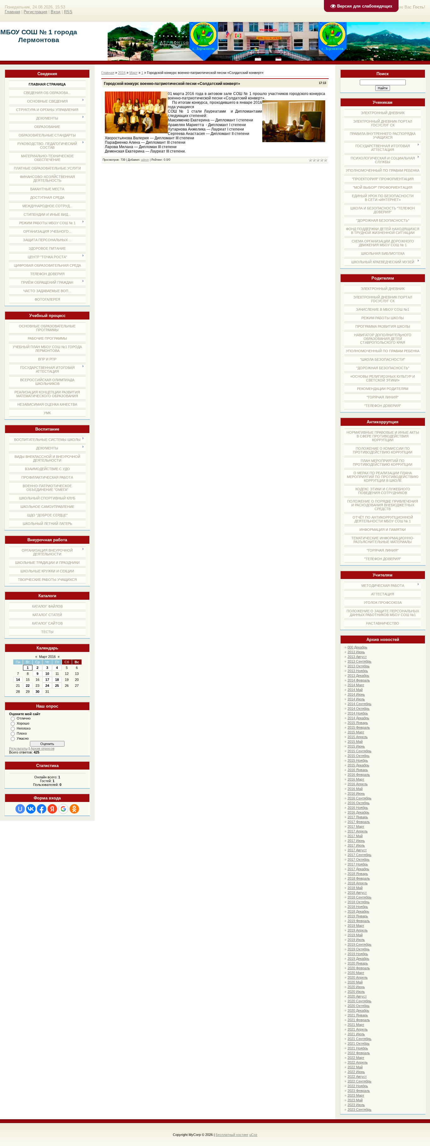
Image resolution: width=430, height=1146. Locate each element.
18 (57, 679)
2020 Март (356, 973)
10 (47, 674)
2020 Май (355, 982)
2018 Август (357, 892)
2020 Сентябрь (359, 1001)
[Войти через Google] (63, 809)
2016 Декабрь (358, 812)
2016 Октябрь (359, 803)
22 (28, 685)
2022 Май (355, 1067)
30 (37, 691)
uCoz (253, 1135)
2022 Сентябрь (359, 1081)
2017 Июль (356, 845)
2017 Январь (358, 817)
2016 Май (355, 789)
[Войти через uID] (20, 809)
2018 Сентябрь (359, 897)
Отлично (24, 718)
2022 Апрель (358, 1062)
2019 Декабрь (358, 958)
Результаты (18, 748)
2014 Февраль (359, 680)
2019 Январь (358, 916)
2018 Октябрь (359, 902)
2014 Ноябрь (358, 713)
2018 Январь (358, 874)
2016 (122, 73)
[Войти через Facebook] (41, 809)
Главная (12, 11)
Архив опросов (42, 748)
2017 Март (356, 826)
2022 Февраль (359, 1053)
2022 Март (356, 1058)
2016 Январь (358, 770)
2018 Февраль (359, 878)
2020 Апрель (358, 977)
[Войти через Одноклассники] (74, 809)
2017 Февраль (359, 822)
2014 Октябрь (359, 708)
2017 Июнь (356, 841)
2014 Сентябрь (359, 704)
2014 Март (356, 685)
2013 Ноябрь (358, 671)
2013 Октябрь (359, 666)
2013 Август (357, 657)
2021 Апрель (358, 1029)
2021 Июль (356, 1034)
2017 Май (355, 836)
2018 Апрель (358, 883)
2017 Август (357, 850)
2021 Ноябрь (358, 1048)
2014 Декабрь (358, 718)
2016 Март (356, 779)
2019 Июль (356, 940)
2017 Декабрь (358, 869)
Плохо (22, 733)
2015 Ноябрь (358, 760)
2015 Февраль (359, 727)
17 (47, 679)
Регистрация (35, 11)
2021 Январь (358, 1015)
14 (18, 679)
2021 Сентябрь (359, 1039)
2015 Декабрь (358, 765)
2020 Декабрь (358, 1010)
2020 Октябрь (359, 1006)
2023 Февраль (359, 1091)
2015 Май (355, 741)
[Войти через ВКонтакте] (31, 809)
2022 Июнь (356, 1072)
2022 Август (357, 1076)
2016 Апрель (358, 784)
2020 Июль (356, 991)
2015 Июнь (356, 746)
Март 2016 (47, 657)
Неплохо (24, 728)
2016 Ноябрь (358, 807)
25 (57, 685)
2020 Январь (358, 963)
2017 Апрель (358, 831)
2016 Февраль (359, 774)
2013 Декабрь (358, 675)
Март (133, 73)
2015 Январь (358, 723)
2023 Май (355, 1100)
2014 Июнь (356, 694)
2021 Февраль (359, 1020)
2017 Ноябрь (358, 864)
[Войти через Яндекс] (52, 809)
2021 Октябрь (359, 1043)
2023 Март (356, 1095)
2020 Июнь (356, 987)
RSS (68, 11)
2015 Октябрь (359, 756)
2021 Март (356, 1024)
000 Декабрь (357, 647)
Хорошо (23, 723)
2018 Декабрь (358, 911)
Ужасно (23, 738)
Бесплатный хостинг (232, 1135)
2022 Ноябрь (358, 1086)
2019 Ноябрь (358, 954)
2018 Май (355, 888)
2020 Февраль (359, 968)
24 (47, 685)
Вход (55, 11)
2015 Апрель (358, 737)
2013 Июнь (356, 652)
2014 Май (355, 690)
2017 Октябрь (359, 859)
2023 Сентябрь (359, 1109)
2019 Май (355, 935)
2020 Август (357, 996)
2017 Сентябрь (359, 855)
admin (145, 159)
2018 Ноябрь (358, 907)
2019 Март (356, 925)
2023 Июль (356, 1105)
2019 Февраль (359, 921)
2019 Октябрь (359, 949)
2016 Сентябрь (359, 798)
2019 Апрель (358, 930)
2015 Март (356, 732)
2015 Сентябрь (359, 751)
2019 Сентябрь (359, 944)
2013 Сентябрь (359, 661)
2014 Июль (356, 699)
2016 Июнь (356, 793)
